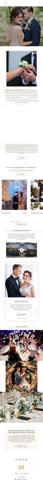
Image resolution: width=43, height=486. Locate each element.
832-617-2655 (22, 477)
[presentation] (13, 222)
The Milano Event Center (12, 435)
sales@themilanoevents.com (22, 479)
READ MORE (24, 213)
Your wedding (26, 439)
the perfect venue (25, 97)
